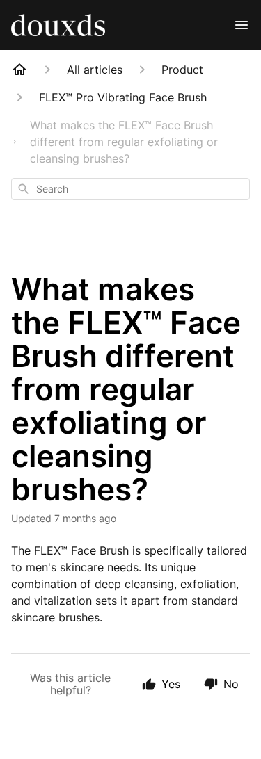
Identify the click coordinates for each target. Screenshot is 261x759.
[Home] (19, 69)
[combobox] (130, 189)
